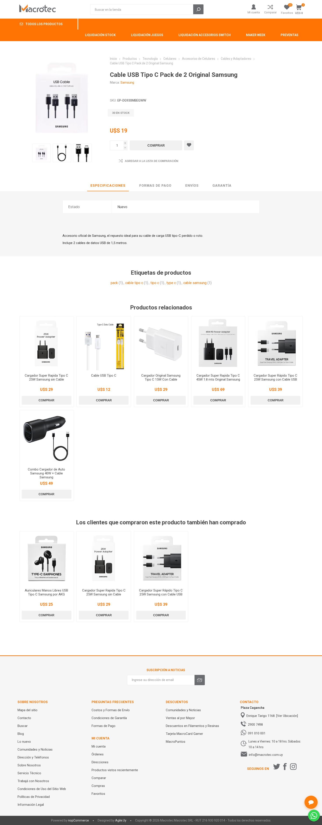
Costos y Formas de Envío (111, 710)
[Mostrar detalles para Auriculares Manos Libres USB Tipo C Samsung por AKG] (46, 558)
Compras (98, 786)
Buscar (23, 726)
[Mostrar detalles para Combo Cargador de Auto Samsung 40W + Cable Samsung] (46, 437)
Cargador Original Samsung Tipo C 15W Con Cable (160, 377)
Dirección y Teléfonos (33, 757)
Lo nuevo (24, 742)
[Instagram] (293, 766)
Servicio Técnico (29, 773)
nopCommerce (78, 820)
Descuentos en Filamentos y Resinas (192, 726)
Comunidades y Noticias (35, 749)
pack (114, 283)
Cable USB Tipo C (103, 375)
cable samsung (195, 283)
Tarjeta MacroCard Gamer (184, 734)
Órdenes (98, 754)
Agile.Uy (120, 820)
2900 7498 (255, 725)
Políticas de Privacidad (34, 797)
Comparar (270, 12)
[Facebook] (284, 766)
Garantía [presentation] (222, 186)
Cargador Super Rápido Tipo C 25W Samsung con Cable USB (275, 377)
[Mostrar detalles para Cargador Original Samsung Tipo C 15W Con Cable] (161, 343)
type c (171, 283)
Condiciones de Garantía (109, 718)
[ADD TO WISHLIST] (189, 145)
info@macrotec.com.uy (266, 755)
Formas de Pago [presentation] (155, 186)
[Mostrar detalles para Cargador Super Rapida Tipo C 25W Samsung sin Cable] (46, 343)
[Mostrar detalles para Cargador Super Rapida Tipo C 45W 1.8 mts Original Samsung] (218, 343)
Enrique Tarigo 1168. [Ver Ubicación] (272, 716)
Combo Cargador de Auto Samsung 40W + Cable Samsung (46, 473)
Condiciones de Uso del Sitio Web (42, 789)
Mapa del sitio (27, 710)
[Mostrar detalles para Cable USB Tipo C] (104, 343)
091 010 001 (256, 733)
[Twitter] (276, 766)
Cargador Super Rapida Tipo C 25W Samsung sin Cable (46, 377)
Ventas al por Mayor (180, 718)
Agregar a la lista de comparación (151, 161)
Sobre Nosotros (29, 765)
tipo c (154, 283)
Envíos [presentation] (192, 186)
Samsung (127, 82)
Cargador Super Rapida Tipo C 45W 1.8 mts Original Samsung (218, 377)
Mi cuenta (254, 12)
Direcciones (100, 762)
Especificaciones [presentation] (108, 186)
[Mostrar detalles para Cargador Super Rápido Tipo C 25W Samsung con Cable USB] (275, 343)
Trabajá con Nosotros (33, 781)
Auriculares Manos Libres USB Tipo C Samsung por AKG (46, 592)
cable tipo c (134, 283)
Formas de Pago (103, 726)
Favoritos (98, 794)
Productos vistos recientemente (115, 770)
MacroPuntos (175, 742)
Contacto (24, 718)
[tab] (108, 185)
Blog (21, 734)
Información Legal (31, 805)
